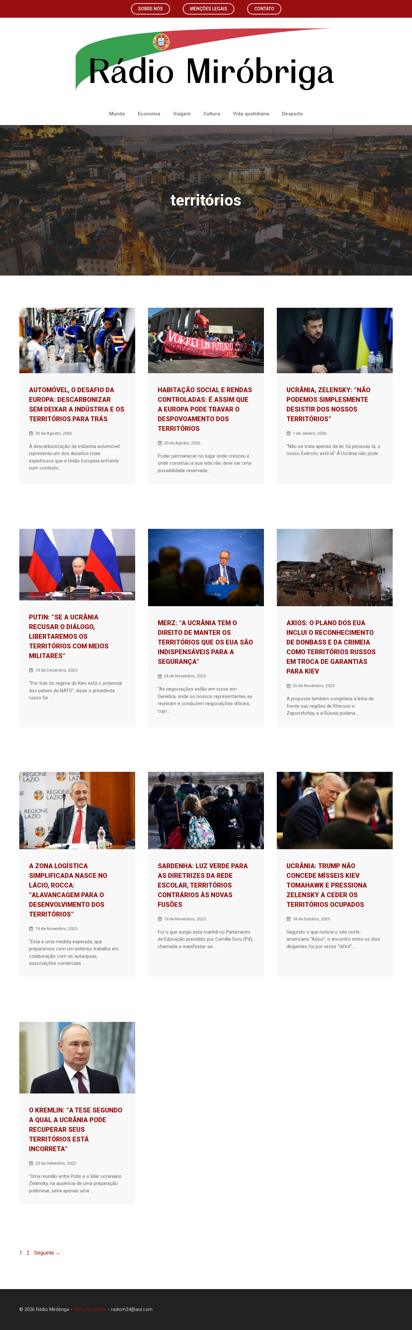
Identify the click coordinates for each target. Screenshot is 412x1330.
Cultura (211, 114)
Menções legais (208, 8)
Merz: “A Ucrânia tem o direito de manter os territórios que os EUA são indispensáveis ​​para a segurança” (205, 642)
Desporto (292, 114)
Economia (149, 114)
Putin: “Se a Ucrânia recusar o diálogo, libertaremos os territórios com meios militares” (68, 636)
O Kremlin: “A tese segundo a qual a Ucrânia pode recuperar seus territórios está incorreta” (75, 1129)
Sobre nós (150, 8)
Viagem (182, 114)
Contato (264, 8)
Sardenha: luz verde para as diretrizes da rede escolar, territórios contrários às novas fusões (203, 885)
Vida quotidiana (251, 114)
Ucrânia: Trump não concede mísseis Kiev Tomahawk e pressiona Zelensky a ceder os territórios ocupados (326, 885)
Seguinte (47, 1253)
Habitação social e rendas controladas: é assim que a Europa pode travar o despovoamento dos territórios (205, 409)
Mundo (117, 114)
